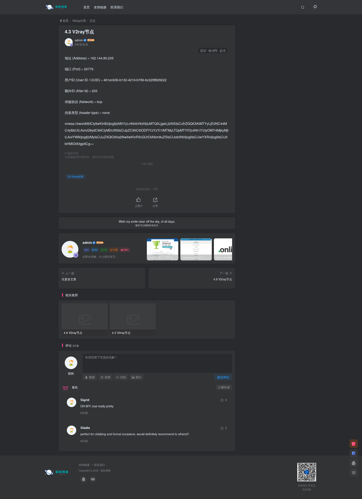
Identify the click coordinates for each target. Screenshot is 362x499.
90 (96, 249)
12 (105, 249)
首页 (86, 7)
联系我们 (117, 7)
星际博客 (106, 470)
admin (79, 40)
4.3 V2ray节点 (79, 31)
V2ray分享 (79, 20)
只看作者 (224, 387)
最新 (66, 387)
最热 (75, 387)
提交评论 (223, 377)
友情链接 (100, 7)
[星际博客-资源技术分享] (57, 6)
